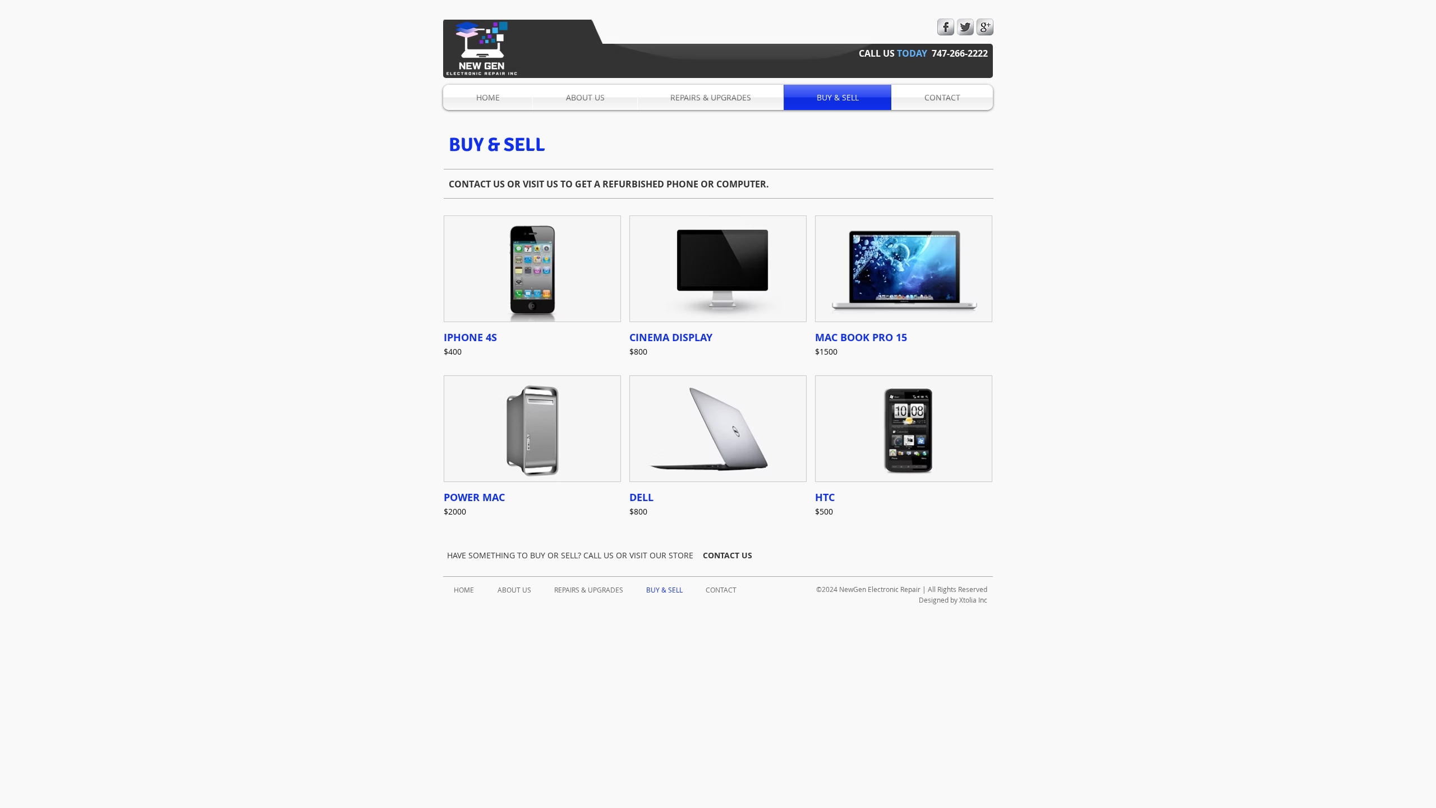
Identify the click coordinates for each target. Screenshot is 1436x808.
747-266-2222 (960, 53)
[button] (532, 291)
